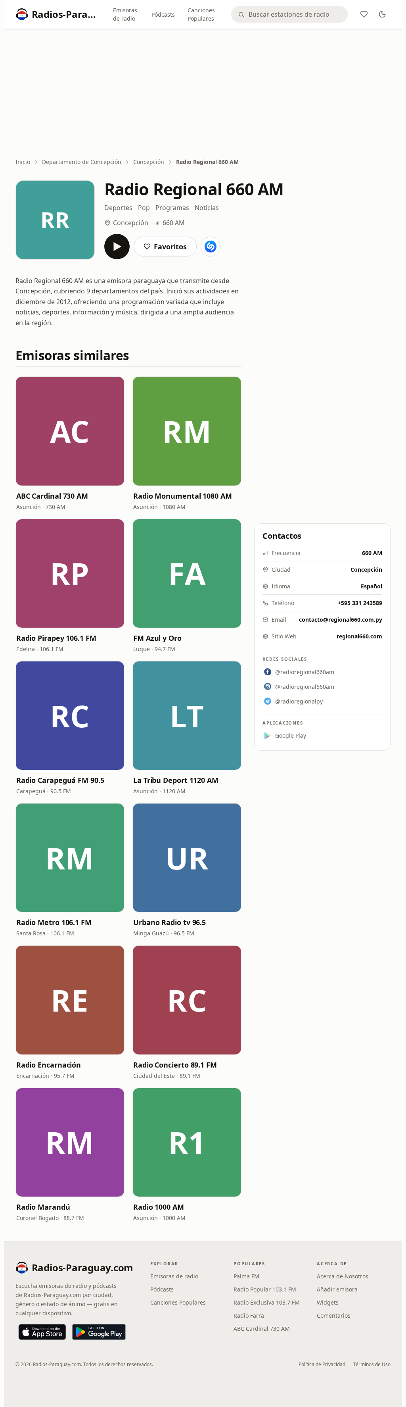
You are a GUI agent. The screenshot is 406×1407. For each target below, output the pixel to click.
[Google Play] (99, 1332)
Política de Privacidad (322, 1364)
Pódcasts (163, 14)
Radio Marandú (43, 1207)
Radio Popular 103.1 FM (265, 1289)
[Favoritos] (364, 14)
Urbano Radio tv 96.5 (169, 922)
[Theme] (382, 14)
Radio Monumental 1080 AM (182, 496)
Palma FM (246, 1276)
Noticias (207, 207)
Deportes (118, 207)
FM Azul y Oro (157, 638)
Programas (172, 207)
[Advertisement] (203, 94)
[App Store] (42, 1332)
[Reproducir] (117, 246)
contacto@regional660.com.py (340, 619)
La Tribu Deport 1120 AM (175, 780)
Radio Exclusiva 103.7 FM (267, 1302)
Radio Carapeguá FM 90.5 (60, 780)
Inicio (22, 162)
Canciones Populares (201, 14)
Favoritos (170, 246)
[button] (69, 431)
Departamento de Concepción (81, 162)
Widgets (328, 1302)
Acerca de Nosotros (342, 1276)
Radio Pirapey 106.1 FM (56, 638)
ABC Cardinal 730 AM (52, 496)
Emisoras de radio (125, 14)
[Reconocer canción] (210, 246)
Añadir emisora (337, 1289)
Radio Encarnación (48, 1065)
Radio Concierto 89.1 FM (175, 1065)
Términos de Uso (372, 1364)
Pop (144, 207)
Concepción (148, 162)
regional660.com (359, 636)
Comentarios (333, 1315)
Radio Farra (249, 1315)
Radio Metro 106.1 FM (54, 922)
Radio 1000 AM (158, 1207)
